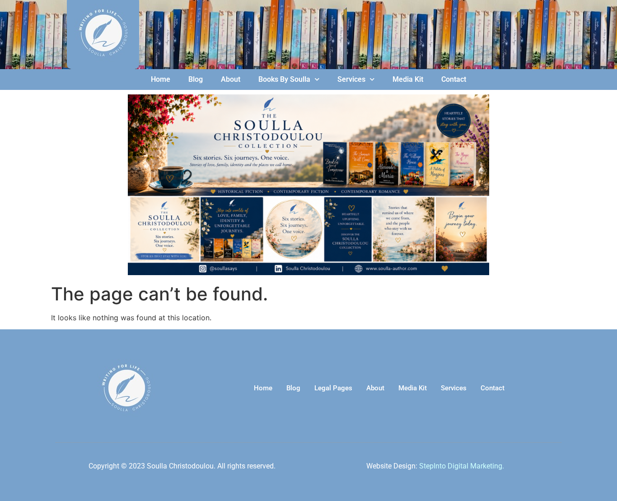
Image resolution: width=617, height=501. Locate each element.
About (230, 79)
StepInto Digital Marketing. (461, 466)
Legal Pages (333, 388)
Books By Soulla (284, 79)
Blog (195, 79)
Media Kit (408, 79)
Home (160, 79)
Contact (453, 79)
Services (351, 79)
